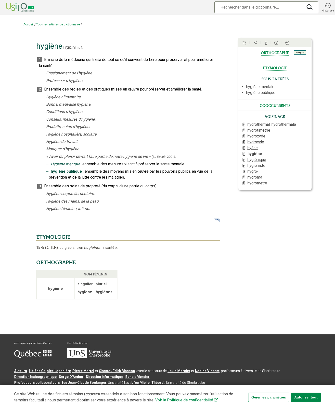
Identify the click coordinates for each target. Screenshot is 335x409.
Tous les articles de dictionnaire (58, 24)
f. (82, 47)
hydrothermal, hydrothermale (271, 124)
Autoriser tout (306, 397)
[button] (327, 7)
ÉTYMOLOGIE (53, 237)
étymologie (275, 67)
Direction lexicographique (35, 377)
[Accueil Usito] (14, 7)
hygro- (252, 171)
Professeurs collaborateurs (37, 383)
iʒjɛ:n (70, 47)
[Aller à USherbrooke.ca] (89, 357)
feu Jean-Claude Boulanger (84, 383)
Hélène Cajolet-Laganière (50, 371)
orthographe (275, 52)
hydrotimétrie (258, 130)
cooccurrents (275, 105)
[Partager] (255, 43)
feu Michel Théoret (149, 383)
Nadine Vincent (207, 371)
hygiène (254, 153)
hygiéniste (256, 165)
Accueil (28, 24)
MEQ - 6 (300, 52)
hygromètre (257, 183)
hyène (252, 148)
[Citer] (244, 43)
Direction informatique (104, 377)
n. (78, 47)
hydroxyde (256, 136)
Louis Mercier (179, 371)
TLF (51, 248)
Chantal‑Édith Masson (117, 371)
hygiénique (256, 159)
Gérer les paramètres (268, 397)
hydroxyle (255, 142)
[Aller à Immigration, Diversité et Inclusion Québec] (33, 356)
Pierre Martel (83, 371)
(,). (164, 157)
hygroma (254, 177)
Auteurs (20, 371)
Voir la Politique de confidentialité (184, 400)
